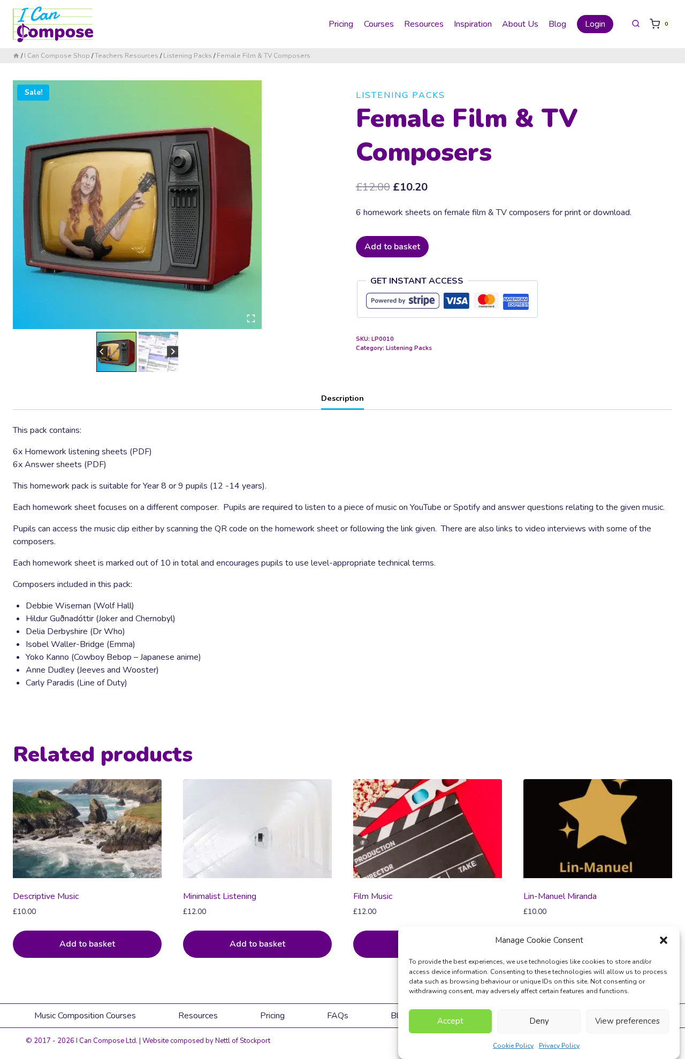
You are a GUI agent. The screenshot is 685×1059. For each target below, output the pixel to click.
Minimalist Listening (219, 896)
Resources (424, 24)
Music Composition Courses (85, 1016)
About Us (520, 24)
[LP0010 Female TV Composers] (137, 204)
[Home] (16, 55)
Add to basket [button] (87, 944)
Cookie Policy (513, 1045)
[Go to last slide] (102, 351)
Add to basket (392, 247)
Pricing (341, 24)
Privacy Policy (559, 1045)
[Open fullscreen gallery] (251, 318)
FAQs (337, 1016)
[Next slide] (172, 351)
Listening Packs (400, 95)
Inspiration (473, 24)
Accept (450, 1021)
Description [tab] (342, 398)
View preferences (627, 1021)
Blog (557, 24)
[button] (663, 940)
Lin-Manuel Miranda (560, 896)
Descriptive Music (46, 896)
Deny (539, 1021)
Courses (379, 24)
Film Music (372, 896)
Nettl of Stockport (242, 1041)
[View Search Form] (635, 24)
